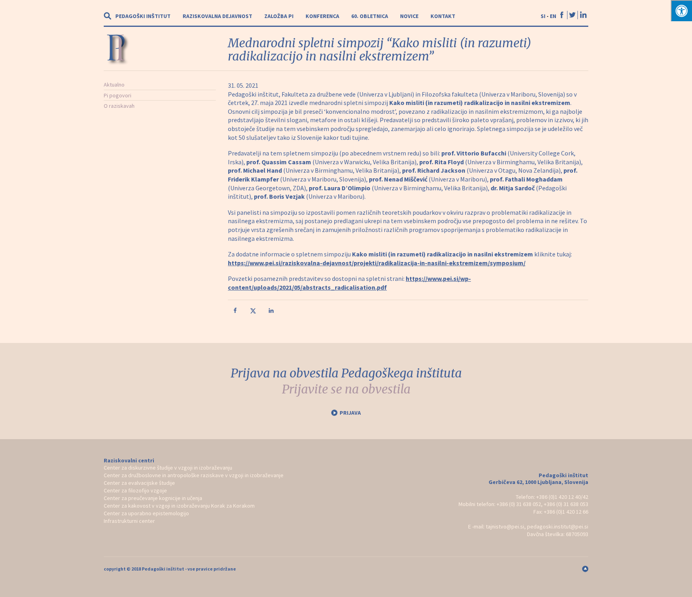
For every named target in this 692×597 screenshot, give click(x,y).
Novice (409, 16)
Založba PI (279, 16)
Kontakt (442, 16)
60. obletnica (369, 16)
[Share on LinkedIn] (272, 312)
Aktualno (114, 84)
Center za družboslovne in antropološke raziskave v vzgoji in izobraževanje (194, 475)
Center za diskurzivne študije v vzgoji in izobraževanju (168, 467)
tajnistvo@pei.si (505, 526)
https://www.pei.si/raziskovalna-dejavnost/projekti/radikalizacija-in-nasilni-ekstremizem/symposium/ (376, 263)
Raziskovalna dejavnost (217, 16)
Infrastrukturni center (129, 520)
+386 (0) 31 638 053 (566, 504)
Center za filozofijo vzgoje (135, 490)
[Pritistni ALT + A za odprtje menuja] (681, 10)
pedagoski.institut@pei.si (557, 526)
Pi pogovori (117, 95)
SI (543, 16)
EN (553, 16)
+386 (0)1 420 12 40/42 (562, 496)
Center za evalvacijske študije (139, 482)
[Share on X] (254, 312)
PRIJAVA (350, 412)
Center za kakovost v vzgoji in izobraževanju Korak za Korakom (179, 505)
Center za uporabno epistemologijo (146, 513)
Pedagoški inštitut (143, 16)
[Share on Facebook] (236, 312)
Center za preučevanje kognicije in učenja (153, 498)
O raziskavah (119, 105)
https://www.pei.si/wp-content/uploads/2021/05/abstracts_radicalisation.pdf (349, 282)
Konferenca (322, 16)
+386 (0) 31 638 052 (519, 504)
